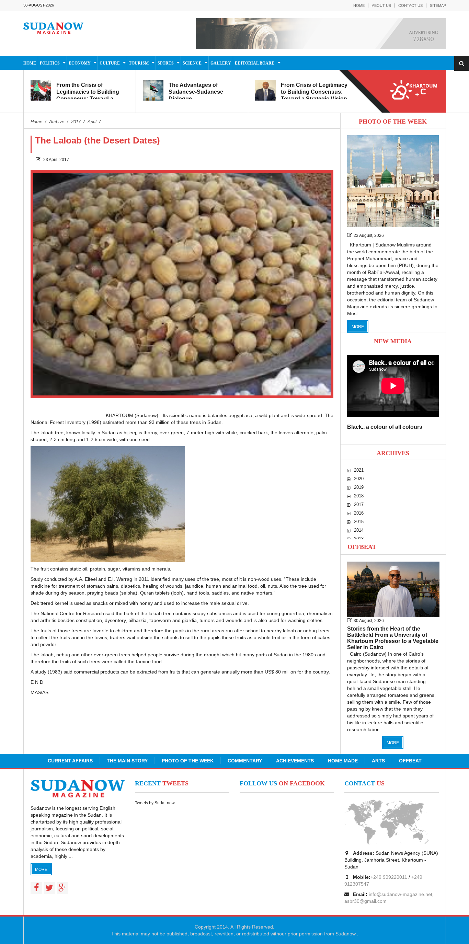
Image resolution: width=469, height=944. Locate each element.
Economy (80, 63)
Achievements (295, 760)
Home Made (343, 760)
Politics (50, 63)
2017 (359, 504)
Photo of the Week (188, 760)
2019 (359, 487)
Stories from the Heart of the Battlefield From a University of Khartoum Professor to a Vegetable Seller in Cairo (392, 638)
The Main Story (127, 760)
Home (359, 5)
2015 (359, 521)
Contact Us (410, 5)
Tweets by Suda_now (155, 803)
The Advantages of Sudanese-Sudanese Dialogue (196, 92)
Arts (378, 760)
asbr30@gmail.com (365, 901)
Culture (110, 63)
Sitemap (438, 5)
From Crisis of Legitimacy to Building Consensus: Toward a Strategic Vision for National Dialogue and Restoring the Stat (314, 98)
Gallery (220, 63)
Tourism (139, 63)
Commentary (245, 760)
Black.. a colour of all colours (384, 427)
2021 (359, 470)
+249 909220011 (388, 877)
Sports (166, 63)
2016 (359, 513)
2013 (359, 538)
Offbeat (361, 546)
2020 (359, 478)
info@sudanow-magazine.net (400, 894)
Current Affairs (70, 760)
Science (192, 63)
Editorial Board (255, 63)
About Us (381, 5)
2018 (359, 495)
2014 (359, 530)
